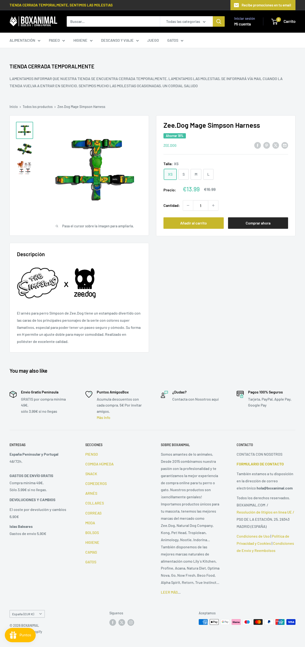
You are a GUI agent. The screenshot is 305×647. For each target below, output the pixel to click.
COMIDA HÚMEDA (99, 464)
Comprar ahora (258, 223)
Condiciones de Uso (253, 536)
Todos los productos (38, 107)
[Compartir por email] (284, 145)
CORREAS (93, 513)
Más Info (103, 417)
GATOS (172, 40)
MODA (90, 522)
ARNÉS (91, 493)
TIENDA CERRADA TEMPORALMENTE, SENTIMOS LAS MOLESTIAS (61, 5)
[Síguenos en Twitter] (121, 622)
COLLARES (94, 503)
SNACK (91, 473)
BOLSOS (92, 532)
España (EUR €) (23, 614)
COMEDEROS (96, 483)
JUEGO (153, 40)
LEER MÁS (169, 592)
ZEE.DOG (170, 145)
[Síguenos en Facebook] (112, 622)
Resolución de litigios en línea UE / (265, 512)
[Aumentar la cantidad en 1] (213, 205)
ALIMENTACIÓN (22, 40)
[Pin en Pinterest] (266, 145)
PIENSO (91, 454)
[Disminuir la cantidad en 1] (188, 205)
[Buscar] (219, 21)
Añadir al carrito (193, 223)
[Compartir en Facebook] (257, 145)
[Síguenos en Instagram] (130, 622)
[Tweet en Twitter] (275, 145)
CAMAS (91, 552)
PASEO (54, 40)
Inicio (14, 107)
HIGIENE (80, 40)
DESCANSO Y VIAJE (117, 40)
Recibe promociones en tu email (266, 5)
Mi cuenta (242, 23)
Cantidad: (171, 205)
